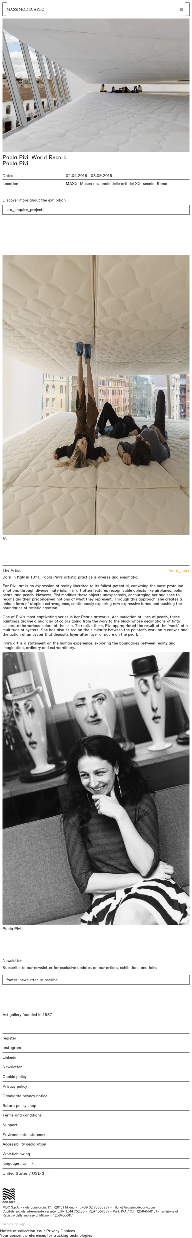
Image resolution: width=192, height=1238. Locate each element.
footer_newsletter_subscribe (32, 979)
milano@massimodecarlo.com (134, 1207)
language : (12, 1163)
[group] (96, 395)
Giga (22, 1224)
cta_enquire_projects (25, 209)
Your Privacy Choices (55, 1231)
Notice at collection (17, 1231)
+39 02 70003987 (95, 1207)
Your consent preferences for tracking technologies (46, 1235)
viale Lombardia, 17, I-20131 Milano (48, 1207)
